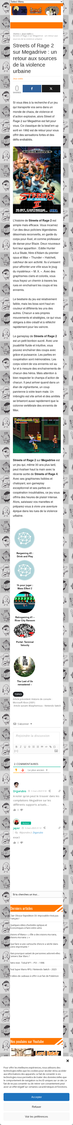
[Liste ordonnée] (33, 747)
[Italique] (20, 747)
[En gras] (16, 747)
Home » (17, 33)
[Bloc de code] (46, 747)
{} (54, 746)
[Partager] (32, 88)
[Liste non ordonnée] (37, 747)
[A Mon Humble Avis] (36, 10)
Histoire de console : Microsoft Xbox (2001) (32, 701)
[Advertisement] (37, 1008)
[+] (16, 751)
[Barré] (29, 747)
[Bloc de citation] (42, 747)
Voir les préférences (36, 1116)
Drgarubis (38, 832)
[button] (67, 1061)
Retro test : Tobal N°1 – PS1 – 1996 (27, 962)
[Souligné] (25, 747)
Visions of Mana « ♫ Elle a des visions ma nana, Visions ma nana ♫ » (33, 936)
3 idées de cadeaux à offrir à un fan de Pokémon (34, 976)
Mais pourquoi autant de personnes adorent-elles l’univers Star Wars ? (35, 955)
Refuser (36, 1106)
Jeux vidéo (18, 79)
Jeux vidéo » (27, 33)
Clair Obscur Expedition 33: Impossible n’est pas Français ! (34, 917)
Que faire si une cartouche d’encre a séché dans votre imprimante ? (34, 945)
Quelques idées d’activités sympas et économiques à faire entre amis (28, 926)
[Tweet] (51, 88)
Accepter (36, 1096)
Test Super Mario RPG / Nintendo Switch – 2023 (33, 969)
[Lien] (50, 747)
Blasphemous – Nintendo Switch (37, 705)
